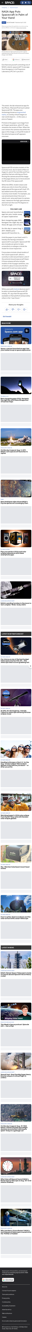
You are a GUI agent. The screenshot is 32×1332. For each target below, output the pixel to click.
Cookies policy (6, 1302)
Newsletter (27, 59)
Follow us (17, 59)
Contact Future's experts (9, 1290)
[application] (16, 151)
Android (16, 289)
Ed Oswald (11, 22)
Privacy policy (6, 1298)
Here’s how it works (21, 27)
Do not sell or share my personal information (14, 1321)
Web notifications (7, 1313)
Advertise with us (6, 1309)
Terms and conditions (8, 1294)
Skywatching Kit (14, 7)
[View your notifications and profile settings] (26, 2)
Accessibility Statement (8, 1305)
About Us (4, 1287)
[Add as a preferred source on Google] (8, 1280)
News (3, 22)
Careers (4, 1317)
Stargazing (4, 7)
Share (6, 59)
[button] (29, 2)
